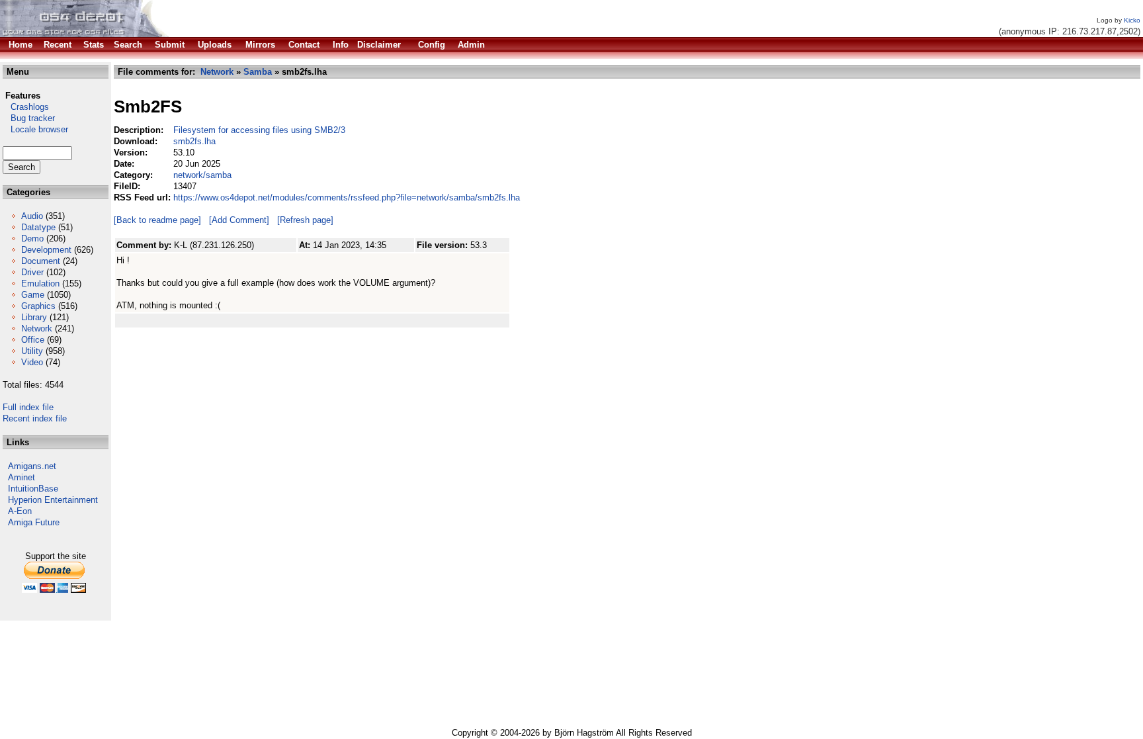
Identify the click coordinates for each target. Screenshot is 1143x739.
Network (36, 328)
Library (34, 317)
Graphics (38, 306)
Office (32, 340)
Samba (257, 72)
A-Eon (20, 511)
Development (46, 250)
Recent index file (35, 418)
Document (40, 261)
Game (32, 295)
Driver (32, 272)
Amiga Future (34, 522)
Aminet (21, 477)
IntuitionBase (33, 489)
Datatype (38, 227)
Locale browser (35, 129)
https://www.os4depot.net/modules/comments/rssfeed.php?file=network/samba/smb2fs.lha (346, 197)
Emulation (40, 283)
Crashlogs (26, 107)
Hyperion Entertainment (53, 500)
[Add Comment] (239, 220)
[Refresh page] (305, 220)
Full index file (28, 407)
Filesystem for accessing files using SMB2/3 (259, 130)
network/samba (202, 175)
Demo (32, 238)
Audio (32, 216)
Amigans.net (32, 466)
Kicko (1132, 20)
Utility (32, 351)
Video (32, 362)
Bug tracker (29, 118)
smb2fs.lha (194, 141)
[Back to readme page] (157, 220)
